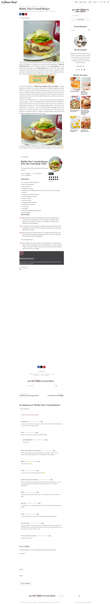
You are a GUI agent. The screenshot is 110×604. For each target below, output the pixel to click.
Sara (22, 470)
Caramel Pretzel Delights (56, 395)
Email (21, 575)
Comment (22, 553)
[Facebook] (99, 2)
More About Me (80, 66)
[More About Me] (80, 41)
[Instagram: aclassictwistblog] (41, 253)
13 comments (36, 375)
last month (54, 66)
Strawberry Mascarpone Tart (29, 395)
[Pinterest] (103, 2)
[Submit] (89, 30)
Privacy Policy (47, 602)
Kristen (23, 503)
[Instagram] (101, 2)
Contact (34, 602)
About (95, 2)
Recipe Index (83, 2)
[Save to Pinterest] (26, 14)
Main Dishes (35, 6)
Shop (90, 2)
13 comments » (52, 11)
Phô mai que (24, 421)
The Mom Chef (25, 523)
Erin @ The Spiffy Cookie (28, 535)
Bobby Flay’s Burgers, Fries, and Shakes (47, 86)
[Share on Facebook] (20, 14)
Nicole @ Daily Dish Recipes (29, 479)
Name (21, 569)
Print (51, 173)
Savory (29, 6)
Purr (89, 602)
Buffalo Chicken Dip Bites (32, 414)
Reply (41, 421)
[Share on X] (23, 14)
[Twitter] (104, 2)
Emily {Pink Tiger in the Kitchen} (31, 450)
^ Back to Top (22, 602)
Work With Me (40, 602)
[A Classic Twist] (9, 2)
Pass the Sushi (41, 68)
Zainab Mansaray (27, 11)
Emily (22, 492)
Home (76, 2)
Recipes (25, 6)
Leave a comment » (45, 375)
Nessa (23, 461)
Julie (22, 432)
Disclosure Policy (56, 602)
